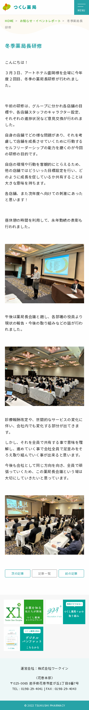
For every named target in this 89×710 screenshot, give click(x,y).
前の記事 (71, 573)
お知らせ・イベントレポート (40, 21)
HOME (9, 21)
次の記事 (17, 573)
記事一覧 (44, 573)
